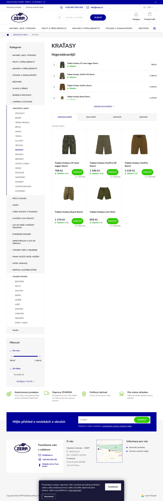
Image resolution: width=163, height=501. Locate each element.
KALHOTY (19, 141)
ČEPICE (18, 168)
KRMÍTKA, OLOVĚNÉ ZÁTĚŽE (24, 270)
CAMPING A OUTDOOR (22, 102)
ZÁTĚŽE (18, 300)
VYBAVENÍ (19, 313)
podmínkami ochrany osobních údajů (117, 426)
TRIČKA (18, 136)
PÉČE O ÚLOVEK (19, 198)
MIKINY (18, 131)
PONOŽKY (19, 182)
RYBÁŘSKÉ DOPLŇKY (21, 234)
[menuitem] (22, 28)
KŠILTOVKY (20, 113)
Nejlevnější (91, 117)
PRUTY (18, 286)
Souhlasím (113, 486)
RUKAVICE (19, 173)
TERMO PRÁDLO (22, 122)
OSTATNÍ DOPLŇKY (23, 186)
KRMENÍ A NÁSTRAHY (21, 95)
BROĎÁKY (19, 159)
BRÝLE (18, 127)
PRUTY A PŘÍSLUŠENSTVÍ (23, 62)
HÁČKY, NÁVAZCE (19, 263)
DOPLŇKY (19, 309)
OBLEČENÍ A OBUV (21, 108)
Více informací (74, 490)
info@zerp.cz (47, 455)
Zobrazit (77, 172)
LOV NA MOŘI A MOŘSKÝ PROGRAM (23, 226)
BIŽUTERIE (17, 82)
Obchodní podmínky (13, 7)
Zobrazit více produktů (103, 106)
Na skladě (18, 375)
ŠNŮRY (18, 295)
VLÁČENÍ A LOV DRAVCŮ (23, 218)
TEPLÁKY (19, 145)
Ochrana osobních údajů (34, 7)
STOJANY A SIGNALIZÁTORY (24, 75)
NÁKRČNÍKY (20, 177)
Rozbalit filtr (24, 381)
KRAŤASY (19, 150)
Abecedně (143, 117)
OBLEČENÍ (19, 318)
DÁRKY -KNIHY (21, 323)
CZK (149, 7)
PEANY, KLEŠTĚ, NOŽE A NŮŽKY (25, 256)
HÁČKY (15, 205)
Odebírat (142, 420)
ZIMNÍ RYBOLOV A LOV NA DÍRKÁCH (23, 242)
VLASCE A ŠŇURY (20, 88)
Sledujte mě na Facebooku (50, 465)
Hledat (98, 17)
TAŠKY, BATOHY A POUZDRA (24, 212)
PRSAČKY (19, 154)
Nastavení (49, 496)
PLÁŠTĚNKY (20, 191)
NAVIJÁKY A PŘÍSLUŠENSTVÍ (24, 68)
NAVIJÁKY (19, 291)
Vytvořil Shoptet (151, 496)
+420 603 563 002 (49, 459)
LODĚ (17, 304)
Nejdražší (117, 117)
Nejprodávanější (65, 117)
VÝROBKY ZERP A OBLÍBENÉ (24, 250)
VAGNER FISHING (19, 276)
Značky (15, 330)
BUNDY (18, 118)
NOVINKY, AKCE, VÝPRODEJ (24, 55)
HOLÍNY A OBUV (22, 163)
